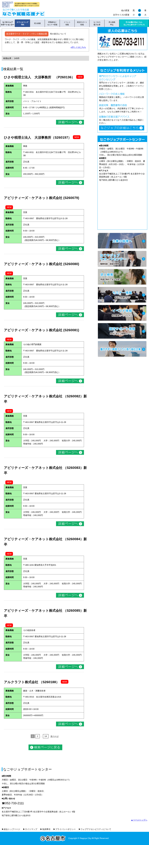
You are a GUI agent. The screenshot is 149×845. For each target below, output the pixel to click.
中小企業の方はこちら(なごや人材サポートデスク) (134, 23)
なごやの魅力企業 (97, 23)
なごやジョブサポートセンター (7, 23)
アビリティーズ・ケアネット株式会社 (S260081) (41, 330)
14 (46, 736)
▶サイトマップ (30, 829)
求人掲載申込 (112, 23)
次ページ (54, 736)
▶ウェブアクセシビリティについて (95, 829)
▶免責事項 (45, 829)
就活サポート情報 (82, 23)
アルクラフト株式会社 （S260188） (31, 682)
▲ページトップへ (139, 820)
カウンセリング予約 (22, 23)
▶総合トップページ (11, 829)
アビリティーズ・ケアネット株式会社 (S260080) (41, 264)
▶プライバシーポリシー (64, 829)
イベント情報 (67, 23)
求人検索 (37, 23)
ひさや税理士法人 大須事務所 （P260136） (39, 77)
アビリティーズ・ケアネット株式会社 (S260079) (41, 198)
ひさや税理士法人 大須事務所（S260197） (37, 137)
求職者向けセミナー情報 (52, 23)
